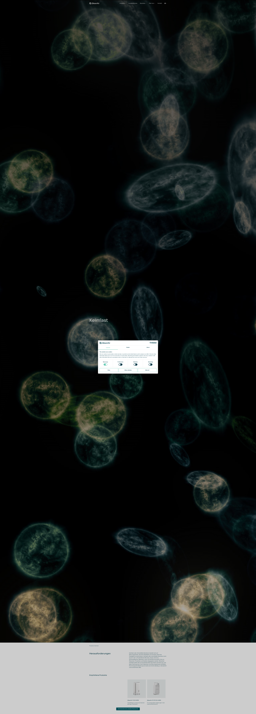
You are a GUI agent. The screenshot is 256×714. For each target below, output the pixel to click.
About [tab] (148, 347)
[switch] (120, 364)
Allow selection (128, 370)
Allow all (147, 370)
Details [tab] (128, 347)
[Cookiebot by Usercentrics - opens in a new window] (151, 343)
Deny (109, 370)
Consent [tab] (108, 347)
